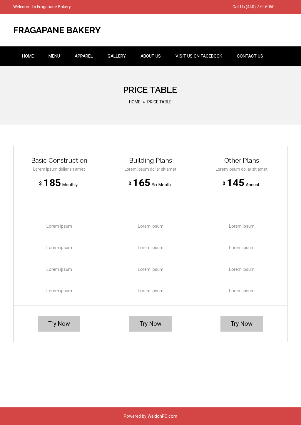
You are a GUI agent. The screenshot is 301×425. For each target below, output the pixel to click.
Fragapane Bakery (57, 30)
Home (28, 56)
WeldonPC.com (162, 416)
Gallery (117, 56)
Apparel (84, 56)
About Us (151, 56)
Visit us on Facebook (198, 56)
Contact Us (250, 56)
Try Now (59, 323)
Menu (54, 56)
